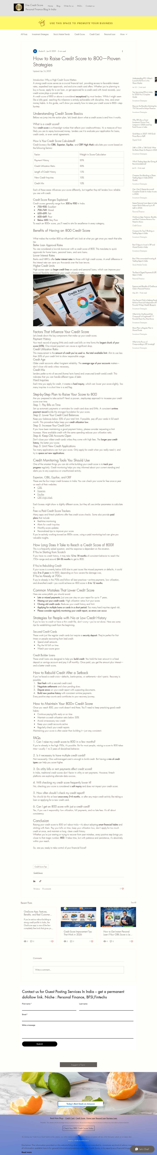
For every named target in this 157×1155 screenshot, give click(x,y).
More (122, 34)
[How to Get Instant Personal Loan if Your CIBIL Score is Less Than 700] (118, 917)
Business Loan (112, 1118)
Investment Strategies (40, 34)
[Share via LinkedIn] (34, 881)
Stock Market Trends (61, 34)
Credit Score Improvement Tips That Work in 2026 (78, 933)
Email (24, 1014)
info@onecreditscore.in (81, 1141)
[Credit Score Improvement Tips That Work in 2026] (78, 917)
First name (27, 1004)
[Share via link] (40, 881)
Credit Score (80, 34)
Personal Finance (138, 211)
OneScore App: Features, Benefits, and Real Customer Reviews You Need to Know (37, 913)
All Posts (24, 34)
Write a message (28, 1025)
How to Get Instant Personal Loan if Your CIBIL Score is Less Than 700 (118, 933)
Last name (83, 1004)
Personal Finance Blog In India (40, 9)
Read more (27, 1152)
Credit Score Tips (41, 866)
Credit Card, (70, 1118)
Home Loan (90, 1118)
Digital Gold (136, 140)
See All (133, 902)
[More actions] (122, 51)
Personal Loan (109, 34)
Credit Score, (81, 1118)
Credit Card (94, 34)
